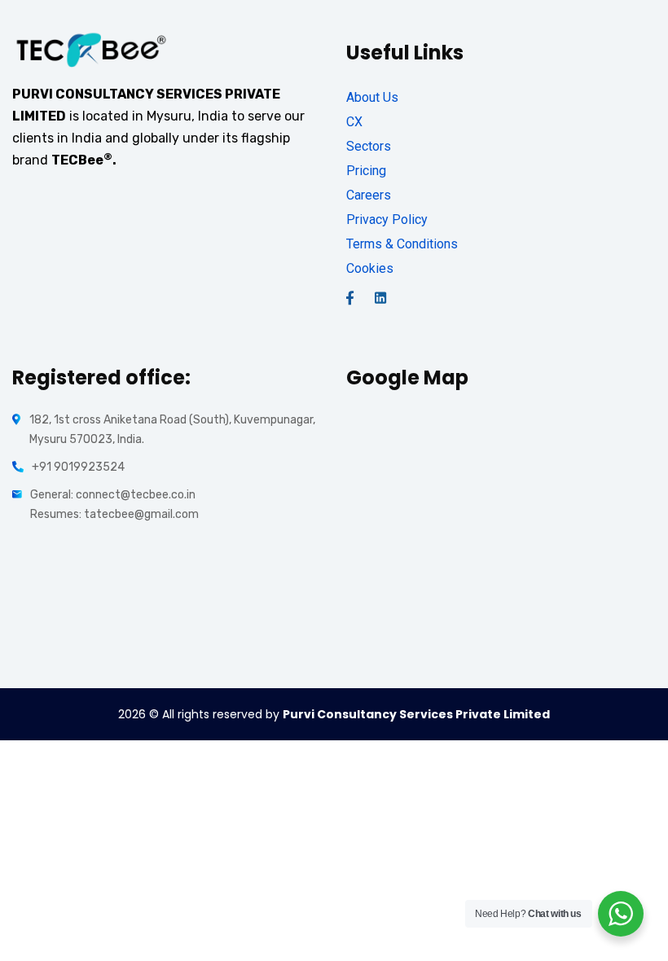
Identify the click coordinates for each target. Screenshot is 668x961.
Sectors (368, 146)
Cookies (369, 268)
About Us (372, 97)
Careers (368, 195)
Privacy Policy (387, 219)
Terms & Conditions (402, 244)
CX (354, 121)
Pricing (366, 170)
